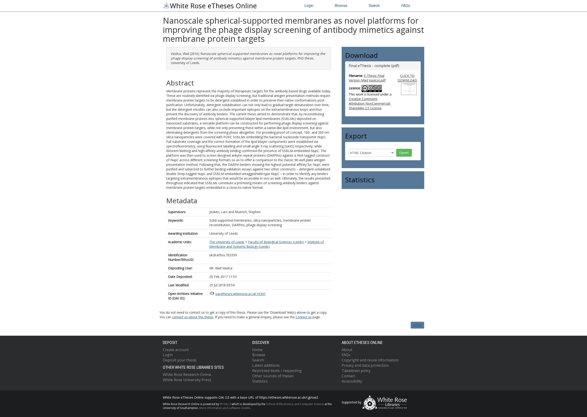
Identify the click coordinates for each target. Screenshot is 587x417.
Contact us (304, 317)
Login (308, 5)
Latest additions (266, 365)
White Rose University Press (187, 379)
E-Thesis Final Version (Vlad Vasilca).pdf (367, 77)
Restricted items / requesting (277, 370)
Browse (341, 5)
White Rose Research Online (187, 374)
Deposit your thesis (180, 360)
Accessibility (352, 381)
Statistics (260, 381)
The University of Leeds (226, 242)
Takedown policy (356, 370)
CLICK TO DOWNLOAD (407, 77)
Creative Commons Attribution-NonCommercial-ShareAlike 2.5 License (370, 103)
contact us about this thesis (192, 317)
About (347, 349)
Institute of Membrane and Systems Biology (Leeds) (266, 244)
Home (257, 349)
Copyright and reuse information (370, 360)
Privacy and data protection (365, 365)
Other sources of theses (273, 375)
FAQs (405, 5)
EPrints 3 (225, 404)
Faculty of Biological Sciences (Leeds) (276, 242)
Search (374, 5)
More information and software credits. (225, 408)
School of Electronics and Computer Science (295, 404)
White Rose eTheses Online (213, 5)
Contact (348, 375)
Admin (417, 325)
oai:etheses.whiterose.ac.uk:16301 (240, 294)
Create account (176, 349)
